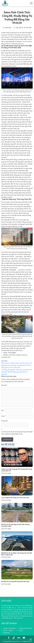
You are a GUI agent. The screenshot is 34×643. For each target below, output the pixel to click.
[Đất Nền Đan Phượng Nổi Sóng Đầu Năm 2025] (17, 569)
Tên (2, 410)
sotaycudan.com (16, 641)
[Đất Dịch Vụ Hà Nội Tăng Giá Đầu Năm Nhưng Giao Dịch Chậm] (17, 512)
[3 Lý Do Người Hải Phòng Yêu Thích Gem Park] (17, 485)
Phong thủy (6, 633)
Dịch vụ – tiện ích (8, 630)
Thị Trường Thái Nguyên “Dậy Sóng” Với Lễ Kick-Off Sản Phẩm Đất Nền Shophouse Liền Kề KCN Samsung (16, 372)
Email (3, 416)
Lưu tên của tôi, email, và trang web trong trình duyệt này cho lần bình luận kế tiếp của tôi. (17, 433)
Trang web (4, 421)
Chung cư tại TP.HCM (25, 628)
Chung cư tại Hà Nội (9, 628)
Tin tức (21, 630)
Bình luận (4, 385)
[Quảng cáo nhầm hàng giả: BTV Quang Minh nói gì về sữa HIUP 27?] (17, 457)
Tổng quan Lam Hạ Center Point (10, 367)
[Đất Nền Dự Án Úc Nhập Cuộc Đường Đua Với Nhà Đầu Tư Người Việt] (17, 541)
